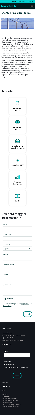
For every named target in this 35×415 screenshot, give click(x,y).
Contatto (5, 394)
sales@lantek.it (8, 340)
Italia (33, 1)
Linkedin (8, 386)
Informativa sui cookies (9, 398)
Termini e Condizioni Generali (11, 404)
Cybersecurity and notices (10, 406)
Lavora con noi (21, 1)
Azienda (14, 1)
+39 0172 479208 (9, 338)
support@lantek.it (19, 340)
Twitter (3, 386)
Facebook (5, 386)
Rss (9, 386)
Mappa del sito (7, 402)
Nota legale (6, 396)
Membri (28, 1)
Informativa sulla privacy (10, 400)
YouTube (6, 386)
